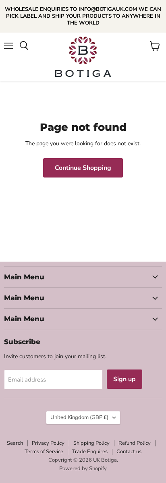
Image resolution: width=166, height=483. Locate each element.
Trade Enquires (90, 451)
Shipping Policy (91, 443)
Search (15, 443)
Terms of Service (44, 451)
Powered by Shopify (83, 468)
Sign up (124, 379)
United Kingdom (79, 417)
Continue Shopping (83, 167)
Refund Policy (134, 443)
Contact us (128, 451)
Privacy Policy (48, 443)
